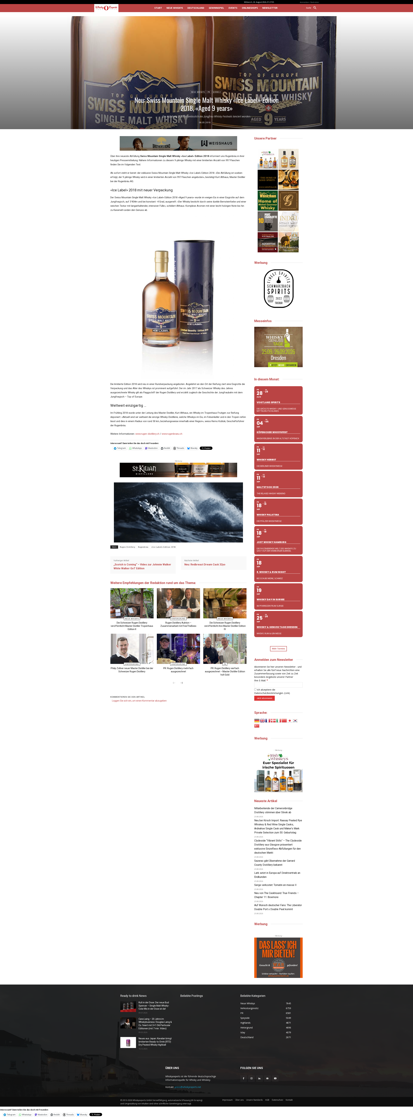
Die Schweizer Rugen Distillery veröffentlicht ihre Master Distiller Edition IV (225, 625)
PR (209, 92)
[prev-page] (174, 683)
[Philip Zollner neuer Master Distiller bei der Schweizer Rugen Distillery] (131, 649)
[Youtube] (275, 1078)
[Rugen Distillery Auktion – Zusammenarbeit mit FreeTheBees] (178, 603)
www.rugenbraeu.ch (172, 433)
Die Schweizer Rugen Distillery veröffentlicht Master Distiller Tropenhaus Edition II (132, 625)
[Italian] (279, 720)
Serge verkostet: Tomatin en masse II (275, 885)
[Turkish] (257, 725)
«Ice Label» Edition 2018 (163, 547)
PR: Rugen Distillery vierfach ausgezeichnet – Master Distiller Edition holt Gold (225, 671)
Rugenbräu (143, 547)
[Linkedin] (259, 1078)
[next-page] (181, 683)
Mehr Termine (278, 648)
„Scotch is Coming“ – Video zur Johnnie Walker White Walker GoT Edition (142, 566)
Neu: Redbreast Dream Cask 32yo (204, 564)
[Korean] (295, 720)
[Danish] (273, 720)
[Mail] (267, 1078)
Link (287, 693)
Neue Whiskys (198, 92)
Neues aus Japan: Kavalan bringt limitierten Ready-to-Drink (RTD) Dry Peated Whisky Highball (155, 1041)
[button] (312, 8)
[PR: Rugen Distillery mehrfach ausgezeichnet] (178, 649)
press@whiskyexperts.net (188, 1087)
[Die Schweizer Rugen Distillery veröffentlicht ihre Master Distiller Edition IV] (224, 603)
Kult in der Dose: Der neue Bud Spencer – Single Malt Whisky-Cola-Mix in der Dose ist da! (154, 1005)
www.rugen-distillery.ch (147, 433)
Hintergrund (178, 619)
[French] (268, 720)
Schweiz (217, 92)
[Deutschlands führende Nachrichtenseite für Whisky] (119, 8)
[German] (257, 720)
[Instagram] (251, 1078)
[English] (262, 720)
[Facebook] (243, 1078)
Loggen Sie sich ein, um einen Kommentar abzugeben (139, 700)
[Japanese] (290, 720)
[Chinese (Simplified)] (284, 720)
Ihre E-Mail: (261, 680)
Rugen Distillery (127, 547)
